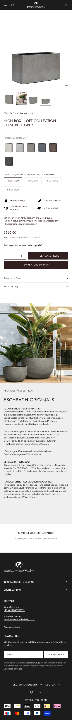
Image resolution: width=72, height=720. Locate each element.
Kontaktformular (12, 626)
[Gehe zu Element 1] (9, 98)
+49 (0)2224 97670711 (14, 610)
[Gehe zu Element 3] (33, 98)
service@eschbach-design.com (19, 619)
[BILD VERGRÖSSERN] (67, 85)
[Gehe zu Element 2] (21, 98)
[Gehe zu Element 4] (45, 98)
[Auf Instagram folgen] (31, 692)
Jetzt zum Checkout (36, 265)
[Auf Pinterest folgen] (40, 692)
